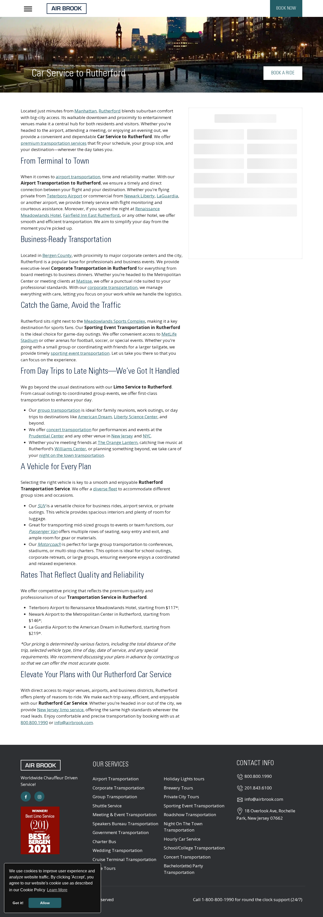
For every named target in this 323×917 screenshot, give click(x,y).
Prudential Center (46, 436)
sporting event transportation (80, 353)
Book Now (286, 8)
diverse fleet (105, 489)
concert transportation (68, 429)
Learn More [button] (57, 890)
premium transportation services (54, 143)
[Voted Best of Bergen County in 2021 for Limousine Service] (40, 830)
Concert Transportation (187, 857)
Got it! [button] (18, 903)
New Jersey (122, 436)
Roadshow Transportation (190, 814)
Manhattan (85, 111)
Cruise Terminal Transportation (124, 859)
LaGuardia (167, 196)
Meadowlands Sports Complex (114, 321)
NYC (147, 436)
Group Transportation (115, 797)
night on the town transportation (71, 455)
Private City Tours (181, 797)
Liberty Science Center (135, 417)
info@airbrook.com (73, 722)
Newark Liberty (139, 196)
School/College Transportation (194, 848)
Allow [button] (45, 903)
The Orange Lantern (118, 442)
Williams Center (70, 449)
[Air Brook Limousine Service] (67, 8)
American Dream (95, 417)
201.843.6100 (258, 788)
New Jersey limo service (60, 710)
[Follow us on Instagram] (39, 796)
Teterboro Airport (64, 196)
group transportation (59, 410)
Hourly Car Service (182, 839)
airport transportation (78, 177)
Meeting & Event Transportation (124, 814)
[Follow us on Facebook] (26, 796)
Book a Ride (282, 73)
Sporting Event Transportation (194, 806)
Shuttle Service (107, 806)
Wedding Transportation (117, 850)
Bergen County (57, 255)
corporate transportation (113, 287)
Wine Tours (104, 868)
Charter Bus (104, 841)
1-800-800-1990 (218, 899)
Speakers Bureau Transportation (125, 823)
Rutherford (110, 111)
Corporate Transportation (118, 788)
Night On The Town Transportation (183, 827)
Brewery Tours (178, 788)
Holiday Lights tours (184, 779)
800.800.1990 (34, 722)
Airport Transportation (116, 779)
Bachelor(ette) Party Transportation (183, 869)
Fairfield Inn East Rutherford (91, 215)
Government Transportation (121, 832)
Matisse (84, 281)
